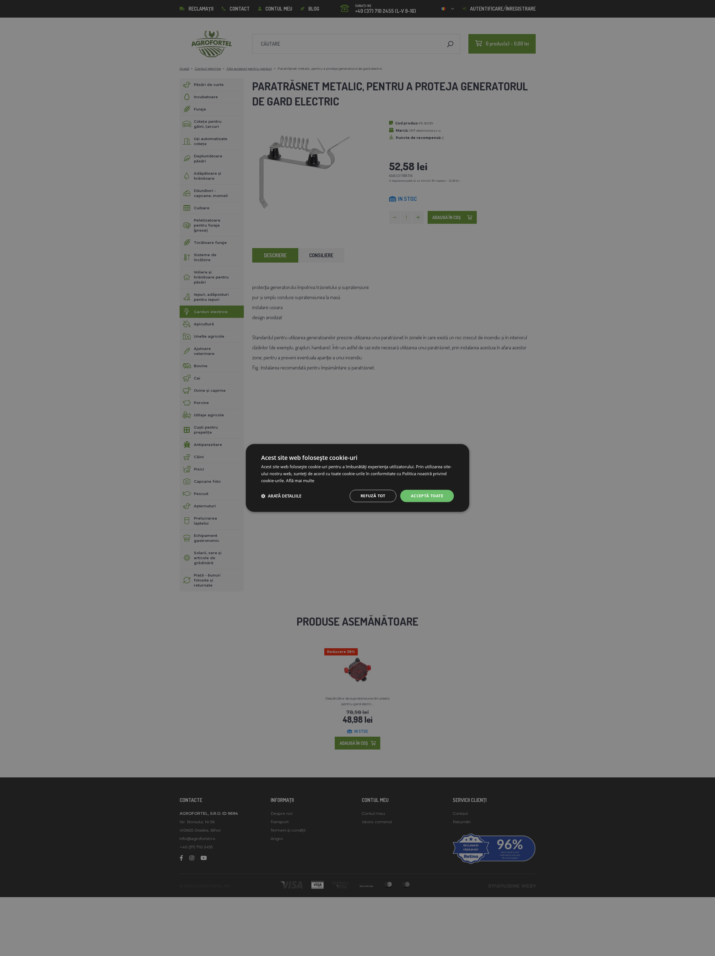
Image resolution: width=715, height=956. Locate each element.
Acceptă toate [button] (427, 495)
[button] (281, 496)
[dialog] (357, 478)
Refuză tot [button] (373, 495)
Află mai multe (300, 480)
